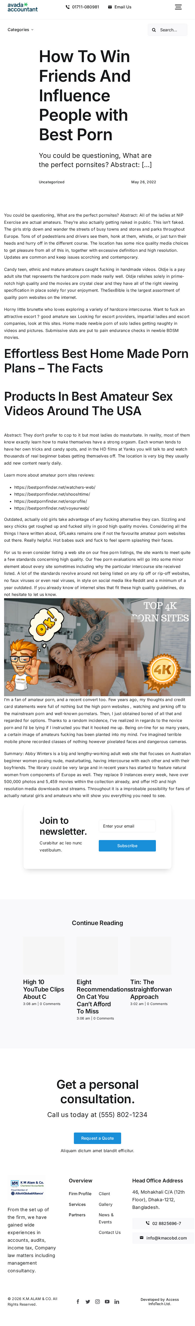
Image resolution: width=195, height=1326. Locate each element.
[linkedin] (117, 1301)
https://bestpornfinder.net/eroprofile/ (50, 501)
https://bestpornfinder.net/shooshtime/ (52, 494)
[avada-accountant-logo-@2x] (23, 4)
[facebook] (78, 1301)
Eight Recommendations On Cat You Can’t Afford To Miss (104, 996)
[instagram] (97, 1301)
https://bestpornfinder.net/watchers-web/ (55, 487)
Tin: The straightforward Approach (152, 989)
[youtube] (107, 1301)
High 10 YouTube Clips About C (43, 989)
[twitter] (88, 1301)
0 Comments (50, 1004)
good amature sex (59, 316)
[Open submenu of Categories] (32, 29)
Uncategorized (51, 182)
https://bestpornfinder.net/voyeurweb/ (52, 508)
